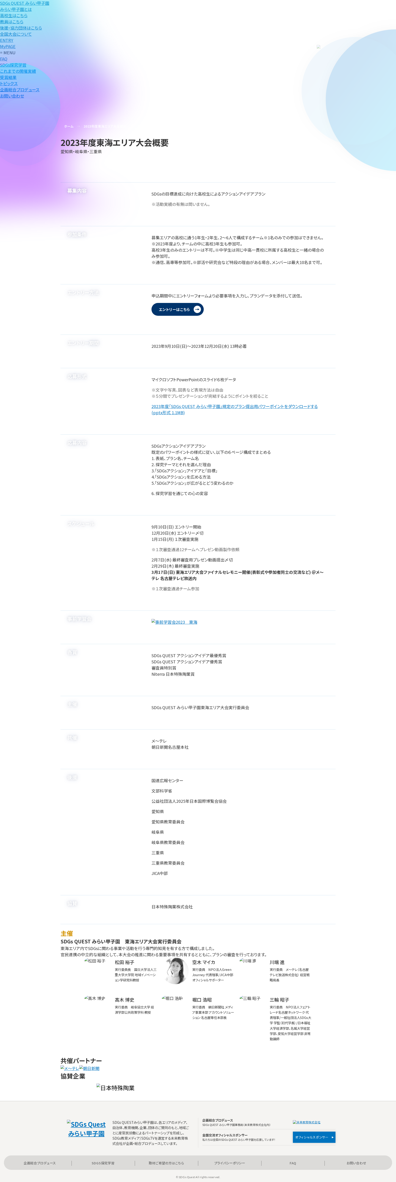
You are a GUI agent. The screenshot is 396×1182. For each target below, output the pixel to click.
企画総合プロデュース (40, 1162)
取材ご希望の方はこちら (166, 1162)
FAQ (293, 1162)
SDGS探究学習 (103, 1162)
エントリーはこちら (174, 309)
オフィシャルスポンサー (312, 1137)
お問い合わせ (356, 1162)
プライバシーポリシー (229, 1162)
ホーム (69, 126)
